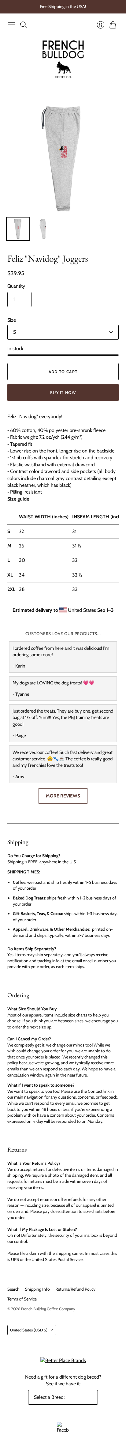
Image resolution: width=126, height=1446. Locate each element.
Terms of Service (22, 1299)
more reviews (63, 796)
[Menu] (11, 24)
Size (11, 320)
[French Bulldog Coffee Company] (63, 59)
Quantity (16, 286)
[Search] (23, 25)
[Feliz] (18, 229)
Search (13, 1289)
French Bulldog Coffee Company (48, 1308)
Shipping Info (37, 1289)
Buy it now (63, 392)
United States (28, 1329)
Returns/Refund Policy (75, 1289)
